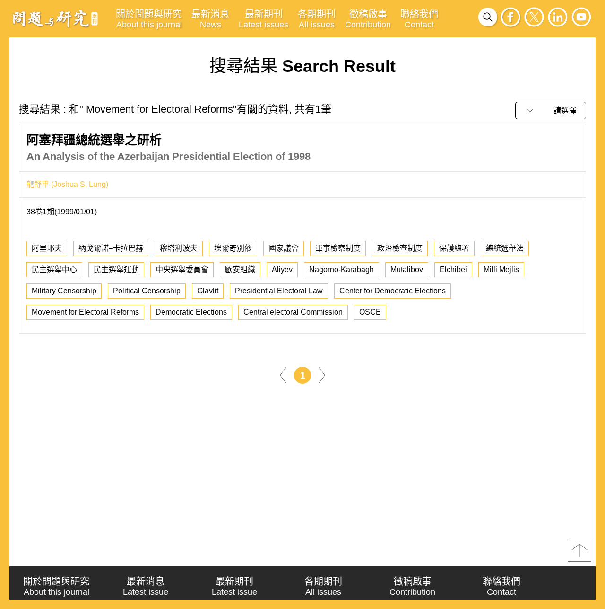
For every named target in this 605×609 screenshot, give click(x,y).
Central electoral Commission (293, 312)
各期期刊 (317, 19)
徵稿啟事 (368, 19)
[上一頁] (283, 375)
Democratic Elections (191, 312)
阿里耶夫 (47, 248)
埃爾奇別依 (233, 248)
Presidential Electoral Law (279, 291)
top (579, 550)
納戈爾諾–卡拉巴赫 (110, 248)
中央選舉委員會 (182, 269)
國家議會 (283, 248)
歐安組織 (240, 269)
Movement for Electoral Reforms (85, 312)
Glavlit (207, 291)
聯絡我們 (419, 19)
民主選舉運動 (116, 269)
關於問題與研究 (149, 19)
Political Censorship (147, 291)
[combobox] (551, 110)
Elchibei (453, 269)
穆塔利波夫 (179, 248)
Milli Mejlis (501, 269)
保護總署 (454, 248)
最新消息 (210, 19)
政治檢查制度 (400, 248)
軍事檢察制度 (338, 248)
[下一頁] (321, 375)
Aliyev (282, 269)
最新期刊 (263, 19)
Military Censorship (64, 291)
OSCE (370, 312)
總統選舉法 (505, 248)
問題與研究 (55, 18)
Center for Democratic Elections (392, 291)
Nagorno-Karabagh (341, 269)
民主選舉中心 (54, 269)
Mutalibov (406, 269)
